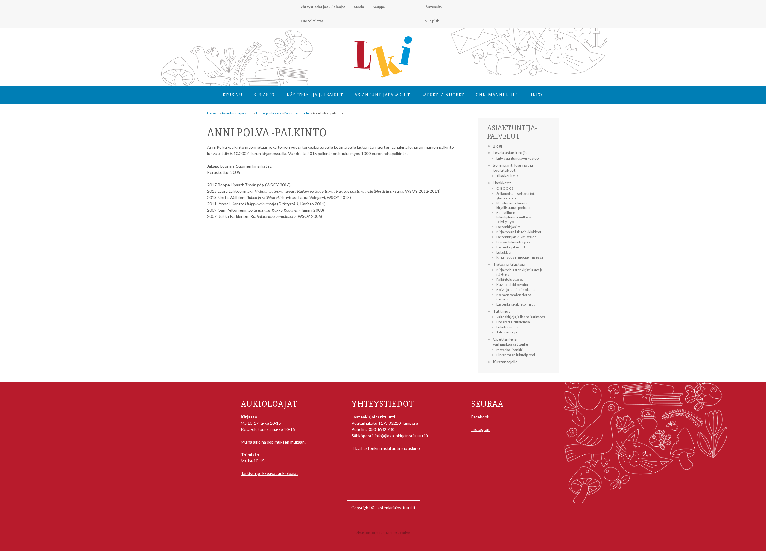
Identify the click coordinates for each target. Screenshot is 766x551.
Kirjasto (264, 95)
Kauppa (379, 6)
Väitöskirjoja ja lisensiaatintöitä (520, 317)
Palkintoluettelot (509, 279)
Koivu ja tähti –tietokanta (516, 289)
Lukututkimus (507, 327)
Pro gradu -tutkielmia (513, 322)
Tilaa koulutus (507, 176)
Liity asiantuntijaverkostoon (518, 158)
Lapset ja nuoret (443, 95)
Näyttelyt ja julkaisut (315, 95)
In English (431, 21)
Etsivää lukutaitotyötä (513, 242)
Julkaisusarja (506, 332)
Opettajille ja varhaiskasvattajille (510, 341)
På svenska (432, 6)
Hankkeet (502, 182)
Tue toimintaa (311, 21)
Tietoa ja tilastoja (509, 264)
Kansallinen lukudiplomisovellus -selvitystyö (513, 217)
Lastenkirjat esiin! (510, 247)
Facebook (480, 416)
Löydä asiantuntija (510, 152)
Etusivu (233, 95)
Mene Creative (398, 532)
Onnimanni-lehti (497, 95)
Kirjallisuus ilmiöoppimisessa (519, 257)
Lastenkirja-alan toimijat (515, 304)
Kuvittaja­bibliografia (512, 284)
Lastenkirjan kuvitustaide (516, 237)
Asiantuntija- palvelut (512, 132)
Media (359, 6)
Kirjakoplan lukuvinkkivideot (518, 232)
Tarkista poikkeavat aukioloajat (269, 473)
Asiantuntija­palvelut (382, 95)
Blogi (497, 145)
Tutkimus (501, 311)
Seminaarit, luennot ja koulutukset (513, 168)
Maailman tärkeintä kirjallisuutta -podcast (513, 205)
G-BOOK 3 (505, 188)
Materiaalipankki (509, 349)
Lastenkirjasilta (508, 226)
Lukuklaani (504, 252)
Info (536, 95)
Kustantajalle (505, 361)
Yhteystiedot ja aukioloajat (322, 6)
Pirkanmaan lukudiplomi (515, 355)
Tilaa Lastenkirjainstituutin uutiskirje (386, 448)
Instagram (480, 429)
